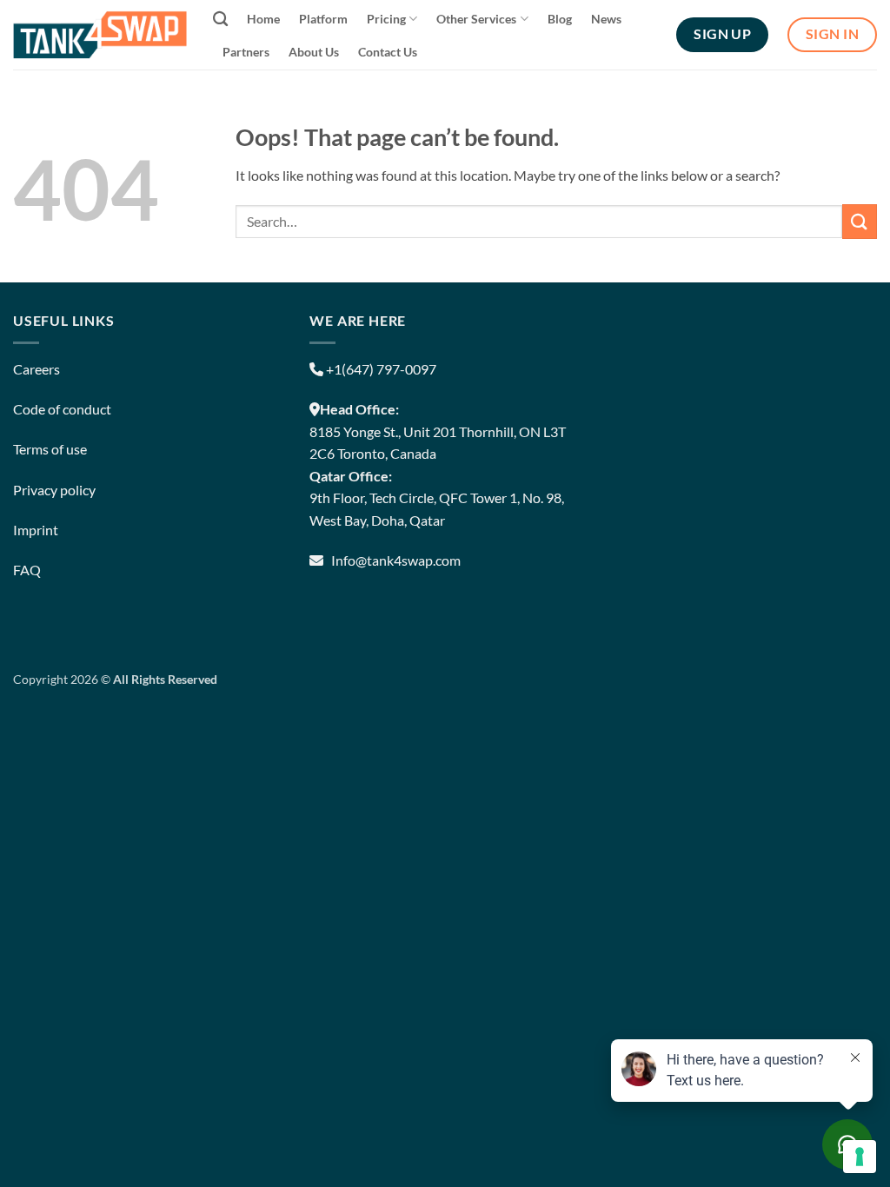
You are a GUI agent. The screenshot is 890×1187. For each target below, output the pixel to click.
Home (263, 18)
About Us (314, 51)
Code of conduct (62, 409)
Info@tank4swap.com (396, 560)
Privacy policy (54, 489)
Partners (245, 51)
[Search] (220, 19)
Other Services (476, 18)
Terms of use (50, 449)
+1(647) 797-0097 (379, 369)
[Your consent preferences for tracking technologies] (859, 1156)
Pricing (386, 18)
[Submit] (859, 221)
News (606, 18)
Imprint (35, 529)
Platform (323, 18)
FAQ (27, 569)
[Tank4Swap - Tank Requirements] (100, 34)
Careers (36, 369)
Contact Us (387, 51)
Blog (560, 18)
